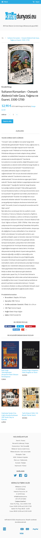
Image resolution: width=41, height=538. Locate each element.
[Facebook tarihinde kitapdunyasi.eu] (20, 476)
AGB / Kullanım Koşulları (20, 457)
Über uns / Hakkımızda (20, 460)
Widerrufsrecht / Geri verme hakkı (20, 451)
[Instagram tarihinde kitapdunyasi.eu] (25, 476)
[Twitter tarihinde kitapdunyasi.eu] (15, 476)
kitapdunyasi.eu (20, 519)
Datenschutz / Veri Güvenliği (20, 446)
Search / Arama (20, 440)
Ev (2, 38)
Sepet (37, 2)
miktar (3, 114)
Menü (6, 2)
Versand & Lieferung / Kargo (20, 443)
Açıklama (20, 131)
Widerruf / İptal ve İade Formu (21, 449)
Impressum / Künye (20, 465)
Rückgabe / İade (20, 454)
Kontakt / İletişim (20, 463)
